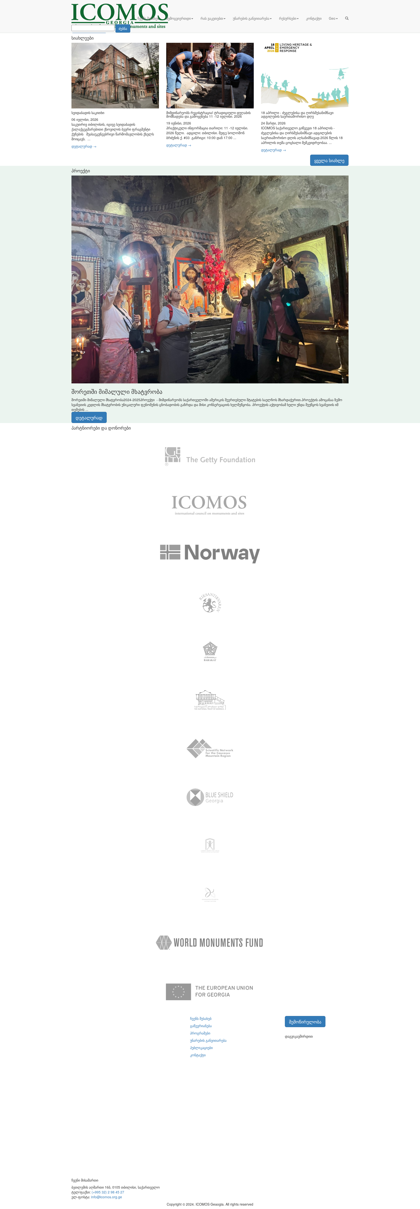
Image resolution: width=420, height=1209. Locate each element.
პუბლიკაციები (201, 1047)
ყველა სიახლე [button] (329, 160)
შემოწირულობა (305, 1021)
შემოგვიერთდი (178, 18)
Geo (332, 18)
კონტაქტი (314, 18)
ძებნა (123, 28)
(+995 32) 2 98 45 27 (108, 1192)
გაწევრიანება (201, 1025)
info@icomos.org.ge (106, 1196)
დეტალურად (89, 417)
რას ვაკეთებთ (212, 18)
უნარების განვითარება (251, 18)
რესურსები (287, 18)
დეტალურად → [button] (83, 146)
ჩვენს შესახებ (148, 18)
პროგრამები (200, 1033)
